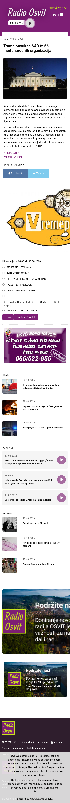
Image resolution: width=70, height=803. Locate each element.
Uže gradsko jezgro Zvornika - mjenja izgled (28, 499)
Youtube (58, 742)
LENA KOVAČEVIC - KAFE (21, 290)
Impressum (18, 748)
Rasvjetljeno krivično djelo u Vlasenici (43, 427)
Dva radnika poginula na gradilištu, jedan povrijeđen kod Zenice (41, 386)
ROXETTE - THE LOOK (19, 284)
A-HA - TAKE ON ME (18, 273)
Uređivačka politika (41, 798)
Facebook (29, 742)
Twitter (44, 742)
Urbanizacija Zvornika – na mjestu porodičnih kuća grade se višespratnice (29, 482)
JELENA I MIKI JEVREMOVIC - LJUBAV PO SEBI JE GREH (32, 304)
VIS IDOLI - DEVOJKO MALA (22, 310)
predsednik (12, 153)
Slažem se (23, 798)
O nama (6, 748)
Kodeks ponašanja (36, 748)
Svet (6, 38)
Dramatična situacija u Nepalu (39, 564)
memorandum (13, 157)
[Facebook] (23, 742)
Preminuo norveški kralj (35, 523)
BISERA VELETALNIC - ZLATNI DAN (26, 279)
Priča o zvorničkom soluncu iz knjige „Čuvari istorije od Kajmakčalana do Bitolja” (29, 462)
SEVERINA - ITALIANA (19, 267)
